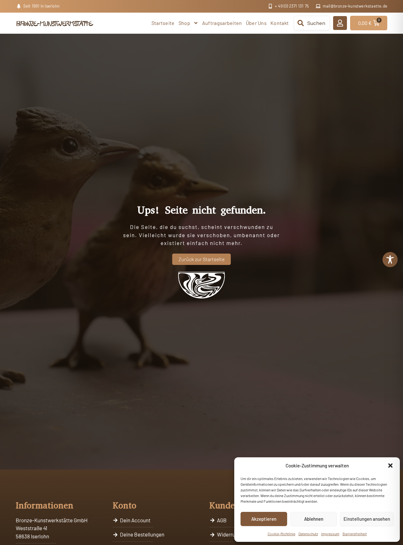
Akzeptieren (263, 519)
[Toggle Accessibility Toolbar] (390, 259)
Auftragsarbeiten (222, 23)
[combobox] (312, 23)
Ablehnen (313, 519)
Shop (184, 23)
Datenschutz (308, 533)
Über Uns (256, 23)
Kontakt (279, 23)
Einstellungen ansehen (366, 519)
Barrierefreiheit (355, 533)
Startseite (163, 23)
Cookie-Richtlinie (281, 533)
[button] (390, 465)
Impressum (330, 533)
